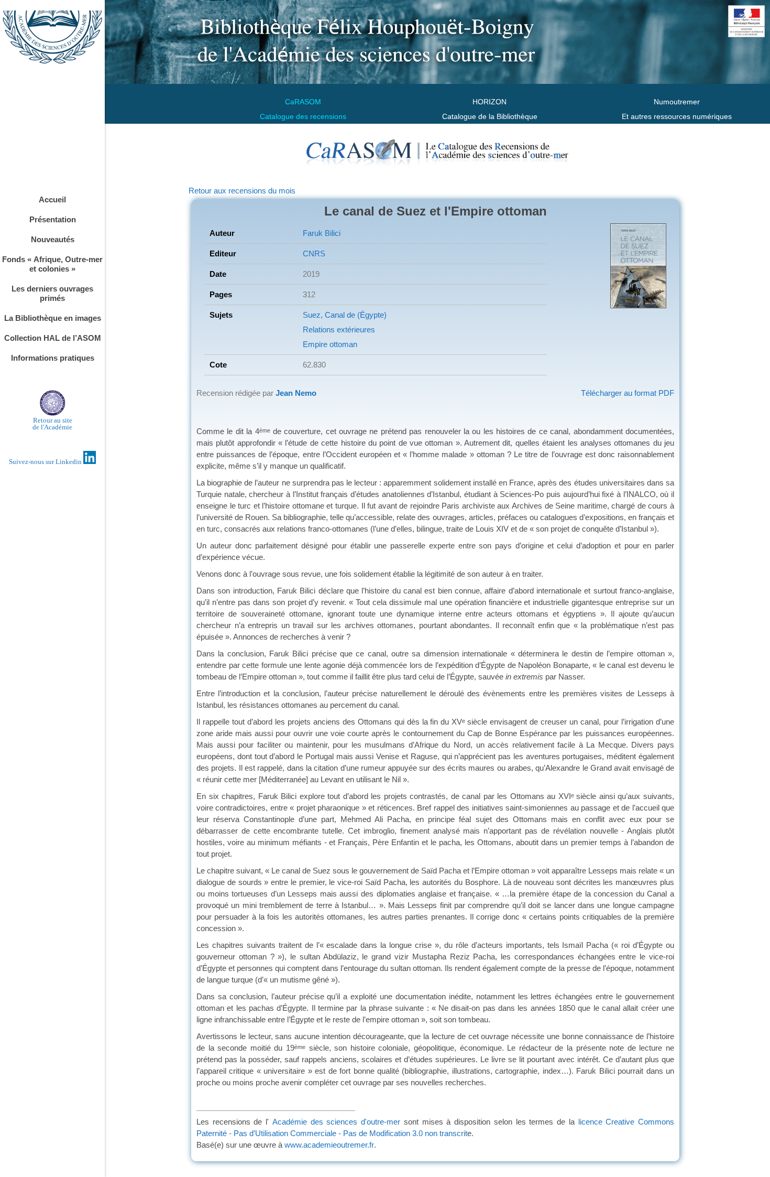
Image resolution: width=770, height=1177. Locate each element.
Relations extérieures (339, 329)
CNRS (314, 253)
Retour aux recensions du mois (242, 190)
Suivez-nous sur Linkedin (46, 462)
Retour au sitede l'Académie (52, 423)
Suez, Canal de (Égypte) (345, 314)
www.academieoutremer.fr (329, 1144)
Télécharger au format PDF (627, 392)
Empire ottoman (330, 344)
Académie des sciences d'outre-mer (336, 1121)
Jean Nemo (296, 392)
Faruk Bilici (321, 233)
